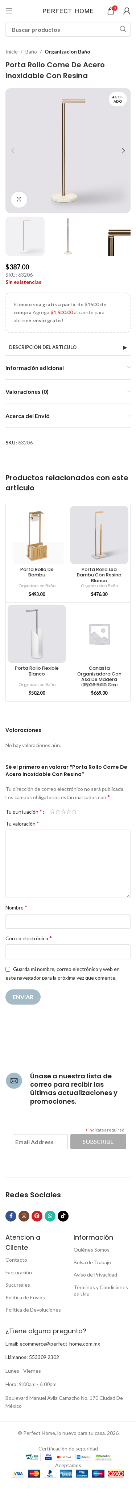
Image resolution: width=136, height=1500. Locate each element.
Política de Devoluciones (33, 1310)
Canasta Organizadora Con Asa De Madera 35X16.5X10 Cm (99, 676)
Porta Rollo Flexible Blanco (37, 671)
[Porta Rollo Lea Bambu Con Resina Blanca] (99, 535)
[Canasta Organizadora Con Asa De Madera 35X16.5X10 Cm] (99, 634)
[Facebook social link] (10, 1216)
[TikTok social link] (63, 1216)
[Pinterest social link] (37, 1216)
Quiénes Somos (92, 1250)
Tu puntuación (23, 811)
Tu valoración (22, 823)
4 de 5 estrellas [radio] (68, 811)
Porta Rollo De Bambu (37, 572)
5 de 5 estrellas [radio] (74, 811)
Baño (31, 51)
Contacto (16, 1260)
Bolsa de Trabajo (92, 1262)
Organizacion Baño (67, 51)
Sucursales (17, 1285)
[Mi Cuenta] (127, 11)
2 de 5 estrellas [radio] (58, 811)
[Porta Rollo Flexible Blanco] (37, 634)
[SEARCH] (123, 29)
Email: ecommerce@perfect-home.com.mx (52, 1344)
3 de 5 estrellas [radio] (63, 811)
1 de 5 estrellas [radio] (52, 811)
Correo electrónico (28, 937)
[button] (12, 151)
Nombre (16, 907)
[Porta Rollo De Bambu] (37, 535)
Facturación (18, 1272)
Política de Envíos (25, 1297)
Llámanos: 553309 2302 (32, 1357)
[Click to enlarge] (19, 200)
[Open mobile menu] (9, 11)
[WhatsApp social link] (50, 1216)
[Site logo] (68, 10)
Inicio (11, 51)
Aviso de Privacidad (95, 1274)
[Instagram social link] (23, 1216)
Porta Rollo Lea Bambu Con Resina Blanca (99, 574)
